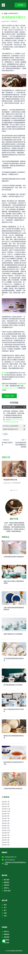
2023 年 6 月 (5, 837)
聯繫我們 (6, 882)
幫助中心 (6, 931)
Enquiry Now (9, 396)
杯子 (5, 907)
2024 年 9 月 (5, 814)
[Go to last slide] (4, 475)
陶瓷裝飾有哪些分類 (10, 480)
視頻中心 (6, 888)
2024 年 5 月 (5, 823)
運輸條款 (6, 934)
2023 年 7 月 (5, 835)
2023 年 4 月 (5, 842)
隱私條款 (6, 942)
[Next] (24, 475)
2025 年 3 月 (5, 804)
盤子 (5, 910)
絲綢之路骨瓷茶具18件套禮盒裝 (13, 634)
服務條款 (6, 940)
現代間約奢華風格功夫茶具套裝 (13, 685)
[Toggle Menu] (3, 5)
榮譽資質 (6, 885)
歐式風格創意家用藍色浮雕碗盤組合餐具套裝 (20, 443)
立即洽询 (20, 5)
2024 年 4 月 (5, 826)
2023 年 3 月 (5, 845)
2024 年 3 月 (5, 828)
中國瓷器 (5, 434)
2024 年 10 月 (6, 811)
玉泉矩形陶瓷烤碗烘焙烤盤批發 (13, 788)
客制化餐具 (7, 891)
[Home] (2, 13)
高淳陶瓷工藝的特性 (7, 442)
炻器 (5, 913)
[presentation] (14, 469)
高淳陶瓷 (4, 373)
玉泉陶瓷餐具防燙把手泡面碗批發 (14, 556)
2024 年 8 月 (5, 816)
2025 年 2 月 (5, 806)
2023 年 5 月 (5, 840)
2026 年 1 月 (5, 802)
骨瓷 (5, 916)
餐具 (5, 905)
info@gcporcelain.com (9, 388)
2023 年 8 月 (5, 833)
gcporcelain (6, 21)
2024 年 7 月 (5, 818)
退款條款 (6, 937)
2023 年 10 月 (6, 830)
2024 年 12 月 (6, 809)
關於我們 (6, 879)
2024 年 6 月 (5, 821)
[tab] (12, 490)
